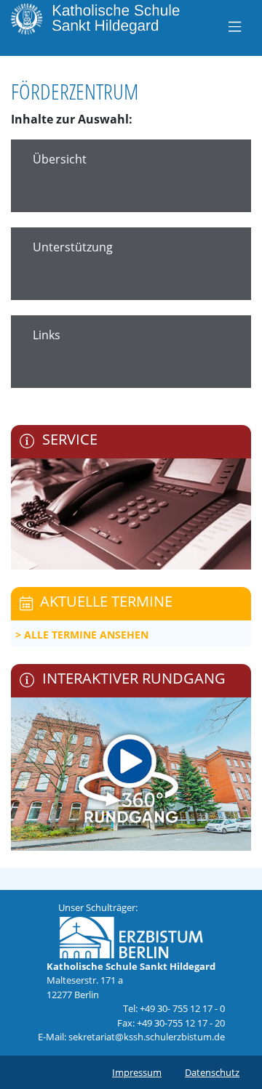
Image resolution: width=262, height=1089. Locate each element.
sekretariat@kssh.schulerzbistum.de (146, 1036)
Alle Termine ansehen (86, 634)
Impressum (137, 1072)
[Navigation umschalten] (234, 26)
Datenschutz (212, 1072)
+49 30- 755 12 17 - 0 (182, 1008)
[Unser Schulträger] (131, 936)
